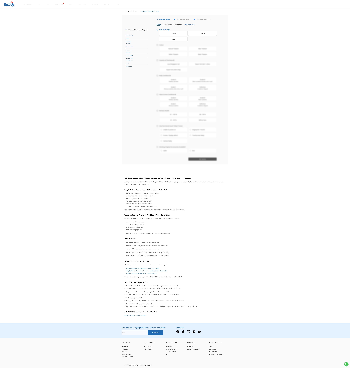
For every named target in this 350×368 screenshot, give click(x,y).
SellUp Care (168, 346)
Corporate (82, 4)
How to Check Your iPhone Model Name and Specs (141, 273)
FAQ (210, 346)
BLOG (117, 4)
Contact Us (212, 349)
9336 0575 (214, 351)
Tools (106, 4)
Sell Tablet (125, 349)
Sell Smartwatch (126, 354)
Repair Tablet (147, 349)
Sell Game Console (127, 357)
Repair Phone (147, 346)
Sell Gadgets (43, 4)
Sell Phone (125, 346)
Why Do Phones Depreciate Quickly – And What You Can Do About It (146, 271)
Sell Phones (28, 4)
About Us (190, 346)
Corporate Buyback (171, 349)
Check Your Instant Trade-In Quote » (135, 315)
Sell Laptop (125, 351)
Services (94, 4)
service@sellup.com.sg (218, 354)
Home (125, 11)
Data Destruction (170, 351)
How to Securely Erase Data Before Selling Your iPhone (142, 268)
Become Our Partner (193, 349)
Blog (166, 354)
